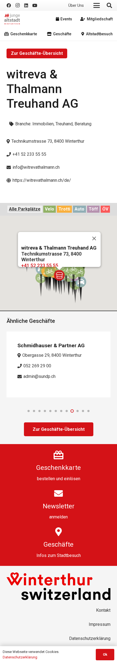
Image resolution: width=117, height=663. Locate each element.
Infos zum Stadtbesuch (58, 555)
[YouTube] (34, 5)
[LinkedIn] (26, 5)
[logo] (12, 19)
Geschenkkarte (58, 467)
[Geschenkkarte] (58, 455)
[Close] (94, 238)
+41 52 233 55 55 (39, 265)
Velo (49, 209)
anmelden (58, 516)
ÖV (105, 209)
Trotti (64, 209)
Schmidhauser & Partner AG (51, 345)
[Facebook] (8, 5)
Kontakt (103, 610)
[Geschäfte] (58, 531)
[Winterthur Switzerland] (58, 586)
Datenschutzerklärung (89, 638)
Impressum (99, 624)
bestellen (46, 478)
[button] (96, 5)
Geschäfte (58, 544)
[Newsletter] (58, 493)
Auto (79, 209)
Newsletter (59, 506)
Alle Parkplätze (25, 209)
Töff (93, 209)
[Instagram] (17, 5)
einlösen (72, 478)
